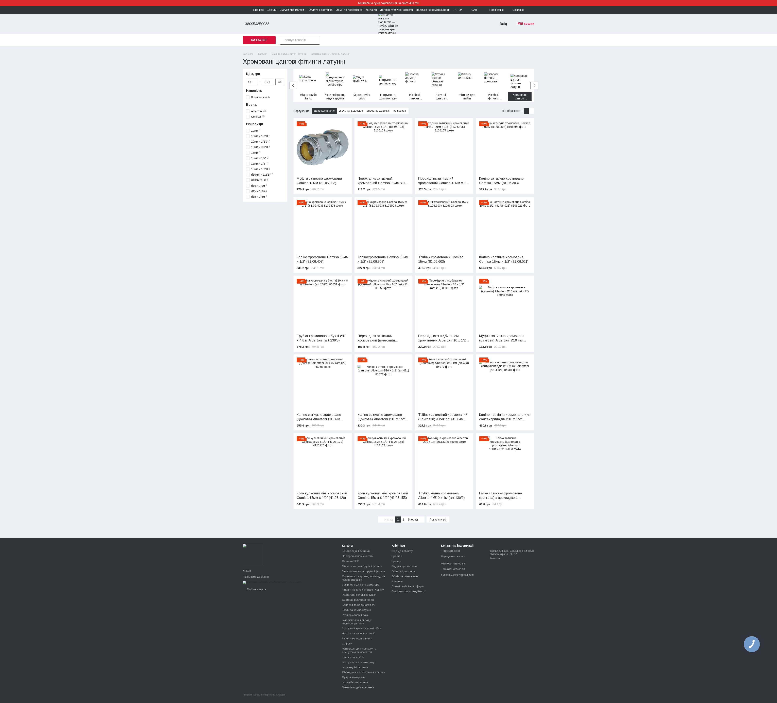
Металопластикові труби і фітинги (363, 571)
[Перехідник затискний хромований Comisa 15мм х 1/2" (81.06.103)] (384, 147)
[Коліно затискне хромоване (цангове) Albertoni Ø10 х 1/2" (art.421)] (384, 383)
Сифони (347, 643)
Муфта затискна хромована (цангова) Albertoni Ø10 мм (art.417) (501, 340)
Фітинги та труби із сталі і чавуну (363, 589)
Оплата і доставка (320, 9)
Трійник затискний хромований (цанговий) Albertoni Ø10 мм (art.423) (442, 419)
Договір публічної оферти (396, 9)
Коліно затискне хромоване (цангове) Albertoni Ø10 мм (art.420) (319, 419)
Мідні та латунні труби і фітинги (362, 566)
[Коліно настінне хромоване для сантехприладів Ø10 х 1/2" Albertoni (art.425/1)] (505, 383)
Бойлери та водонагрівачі (358, 604)
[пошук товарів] (315, 40)
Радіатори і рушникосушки (359, 594)
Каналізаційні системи (356, 551)
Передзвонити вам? (453, 556)
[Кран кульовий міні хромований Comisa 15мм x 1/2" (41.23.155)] (384, 462)
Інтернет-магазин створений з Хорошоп (264, 694)
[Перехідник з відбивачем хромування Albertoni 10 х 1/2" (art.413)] (444, 305)
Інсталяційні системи (355, 667)
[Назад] (293, 85)
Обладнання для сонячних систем (363, 672)
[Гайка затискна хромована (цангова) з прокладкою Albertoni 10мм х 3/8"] (505, 462)
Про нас (258, 9)
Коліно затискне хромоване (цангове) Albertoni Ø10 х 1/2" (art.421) (381, 419)
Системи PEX (350, 561)
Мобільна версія (256, 589)
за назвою (400, 110)
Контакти (371, 9)
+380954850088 (256, 24)
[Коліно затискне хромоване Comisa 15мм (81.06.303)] (505, 147)
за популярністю (324, 110)
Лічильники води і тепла (357, 638)
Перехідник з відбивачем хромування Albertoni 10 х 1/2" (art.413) (442, 340)
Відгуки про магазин (292, 9)
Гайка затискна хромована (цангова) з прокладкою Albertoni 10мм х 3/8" (500, 497)
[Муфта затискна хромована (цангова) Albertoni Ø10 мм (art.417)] (505, 305)
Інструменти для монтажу (358, 662)
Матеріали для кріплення (358, 687)
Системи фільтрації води (358, 599)
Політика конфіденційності (433, 9)
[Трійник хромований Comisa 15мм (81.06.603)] (444, 226)
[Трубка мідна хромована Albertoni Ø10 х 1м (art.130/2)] (444, 462)
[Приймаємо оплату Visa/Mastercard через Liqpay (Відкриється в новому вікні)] (272, 582)
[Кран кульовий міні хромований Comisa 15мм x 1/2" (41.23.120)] (323, 462)
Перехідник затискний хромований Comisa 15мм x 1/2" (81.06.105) (444, 183)
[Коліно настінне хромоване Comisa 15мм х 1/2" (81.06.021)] (505, 226)
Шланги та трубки (353, 657)
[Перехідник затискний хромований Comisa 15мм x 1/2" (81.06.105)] (444, 147)
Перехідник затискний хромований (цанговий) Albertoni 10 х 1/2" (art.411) (379, 340)
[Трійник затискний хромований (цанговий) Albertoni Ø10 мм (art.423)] (444, 383)
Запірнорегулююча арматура (360, 584)
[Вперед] (534, 85)
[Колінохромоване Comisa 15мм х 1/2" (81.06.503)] (384, 226)
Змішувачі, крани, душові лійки (361, 628)
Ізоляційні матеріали (355, 682)
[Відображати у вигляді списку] (531, 110)
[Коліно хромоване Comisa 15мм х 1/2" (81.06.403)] (323, 226)
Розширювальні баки (355, 615)
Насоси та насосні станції (358, 633)
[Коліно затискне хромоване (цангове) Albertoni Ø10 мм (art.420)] (323, 383)
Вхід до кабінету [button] (402, 551)
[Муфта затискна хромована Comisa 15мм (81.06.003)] (323, 147)
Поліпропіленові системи (357, 556)
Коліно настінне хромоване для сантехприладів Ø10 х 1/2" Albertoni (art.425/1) (505, 419)
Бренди (271, 9)
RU (455, 10)
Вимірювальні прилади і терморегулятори (357, 622)
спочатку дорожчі (378, 110)
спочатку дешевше (351, 110)
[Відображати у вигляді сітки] (526, 110)
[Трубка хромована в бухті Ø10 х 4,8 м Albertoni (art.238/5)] (323, 305)
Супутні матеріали (353, 677)
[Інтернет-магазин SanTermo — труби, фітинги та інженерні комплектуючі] (253, 553)
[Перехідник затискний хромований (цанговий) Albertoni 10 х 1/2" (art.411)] (384, 305)
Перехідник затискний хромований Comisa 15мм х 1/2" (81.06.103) (383, 183)
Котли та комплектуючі (356, 609)
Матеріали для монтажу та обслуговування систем (359, 650)
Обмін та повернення (349, 9)
